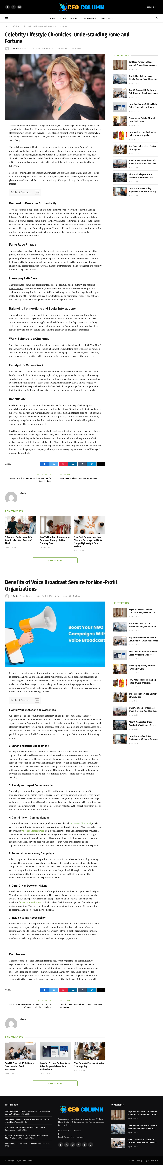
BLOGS (73, 18)
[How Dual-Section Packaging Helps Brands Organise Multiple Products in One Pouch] (120, 135)
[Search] (156, 18)
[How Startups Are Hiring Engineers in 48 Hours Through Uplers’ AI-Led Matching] (120, 191)
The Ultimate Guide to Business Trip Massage (78, 478)
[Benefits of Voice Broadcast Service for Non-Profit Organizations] (55, 634)
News (63, 18)
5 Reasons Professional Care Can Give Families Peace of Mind (19, 540)
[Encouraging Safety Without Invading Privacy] (120, 121)
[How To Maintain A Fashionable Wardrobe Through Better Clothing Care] (55, 525)
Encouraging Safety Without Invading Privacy (142, 120)
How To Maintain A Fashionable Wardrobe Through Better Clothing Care (55, 540)
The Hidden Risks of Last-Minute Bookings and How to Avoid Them (142, 78)
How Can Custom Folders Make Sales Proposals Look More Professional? (143, 106)
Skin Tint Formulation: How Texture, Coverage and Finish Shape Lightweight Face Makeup (88, 542)
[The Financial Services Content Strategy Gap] (120, 149)
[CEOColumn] (81, 7)
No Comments (64, 48)
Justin (15, 48)
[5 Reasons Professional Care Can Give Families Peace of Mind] (20, 525)
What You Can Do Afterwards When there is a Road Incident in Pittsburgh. (143, 162)
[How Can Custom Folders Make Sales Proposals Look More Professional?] (120, 107)
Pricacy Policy (142, 1161)
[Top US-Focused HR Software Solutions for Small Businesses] (120, 93)
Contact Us (154, 1161)
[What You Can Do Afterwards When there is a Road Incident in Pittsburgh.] (120, 163)
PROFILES (105, 18)
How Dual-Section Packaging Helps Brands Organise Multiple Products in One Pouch (142, 134)
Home (53, 18)
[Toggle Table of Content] (36, 192)
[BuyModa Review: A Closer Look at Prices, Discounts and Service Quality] (120, 65)
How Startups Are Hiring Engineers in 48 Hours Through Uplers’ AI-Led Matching (143, 190)
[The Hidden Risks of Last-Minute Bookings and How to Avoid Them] (120, 79)
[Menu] (6, 18)
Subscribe (150, 7)
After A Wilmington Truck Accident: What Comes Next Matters (141, 176)
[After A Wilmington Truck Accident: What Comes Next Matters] (120, 177)
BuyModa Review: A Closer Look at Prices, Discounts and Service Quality (143, 64)
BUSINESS (89, 18)
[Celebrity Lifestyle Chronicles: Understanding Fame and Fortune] (55, 87)
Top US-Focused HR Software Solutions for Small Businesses (143, 91)
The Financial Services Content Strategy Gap (143, 148)
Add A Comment (55, 560)
